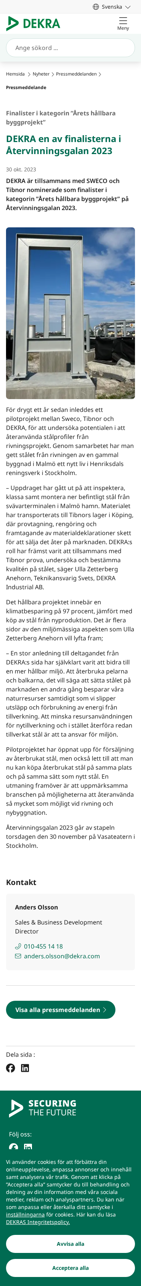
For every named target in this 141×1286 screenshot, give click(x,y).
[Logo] (36, 24)
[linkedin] (28, 1147)
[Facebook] (10, 1068)
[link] (111, 6)
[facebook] (13, 1147)
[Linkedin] (25, 1068)
